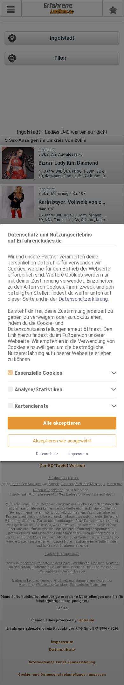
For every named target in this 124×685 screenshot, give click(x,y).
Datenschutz (47, 454)
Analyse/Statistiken (38, 390)
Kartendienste (32, 406)
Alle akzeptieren (62, 423)
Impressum (78, 454)
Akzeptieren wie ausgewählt (62, 441)
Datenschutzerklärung (83, 299)
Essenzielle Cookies (38, 373)
